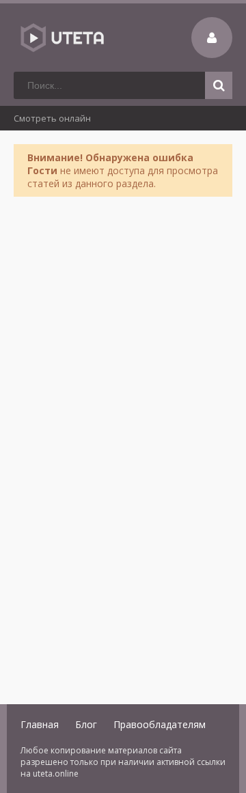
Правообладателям (159, 724)
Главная (39, 724)
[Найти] (218, 85)
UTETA (61, 37)
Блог (86, 724)
